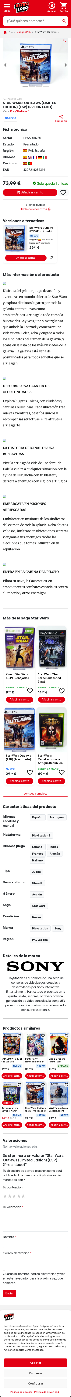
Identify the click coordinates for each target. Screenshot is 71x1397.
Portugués (57, 817)
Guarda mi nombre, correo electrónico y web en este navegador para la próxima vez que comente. (34, 1278)
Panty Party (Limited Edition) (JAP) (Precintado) (35, 1061)
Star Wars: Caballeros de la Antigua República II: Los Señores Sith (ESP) (50, 759)
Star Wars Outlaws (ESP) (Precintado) (41, 229)
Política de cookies (21, 1392)
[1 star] (5, 1195)
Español (37, 817)
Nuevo (36, 917)
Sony (58, 928)
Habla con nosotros (34, 209)
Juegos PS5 (24, 32)
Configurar (35, 1383)
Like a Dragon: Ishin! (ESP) (57, 1060)
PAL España (40, 940)
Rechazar (35, 1373)
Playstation (40, 928)
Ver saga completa (35, 793)
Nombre (9, 1237)
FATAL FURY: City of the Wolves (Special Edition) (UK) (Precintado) (12, 1061)
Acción (37, 894)
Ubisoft (37, 883)
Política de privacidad (46, 1392)
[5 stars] (23, 1195)
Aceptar (35, 1363)
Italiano (37, 860)
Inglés (54, 847)
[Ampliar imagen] (64, 41)
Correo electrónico (17, 1253)
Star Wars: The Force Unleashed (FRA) (49, 678)
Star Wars (38, 906)
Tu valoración (13, 1207)
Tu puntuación (13, 1187)
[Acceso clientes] (52, 7)
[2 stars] (9, 1195)
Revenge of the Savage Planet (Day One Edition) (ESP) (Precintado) (12, 1110)
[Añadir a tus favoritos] (63, 192)
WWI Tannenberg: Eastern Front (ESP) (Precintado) (59, 1110)
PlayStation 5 (19, 111)
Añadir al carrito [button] (25, 257)
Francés (37, 853)
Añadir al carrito (31, 192)
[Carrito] (63, 7)
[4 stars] (18, 1195)
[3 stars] (14, 1195)
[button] (5, 65)
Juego (36, 872)
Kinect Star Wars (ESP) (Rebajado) (17, 676)
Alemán (55, 853)
